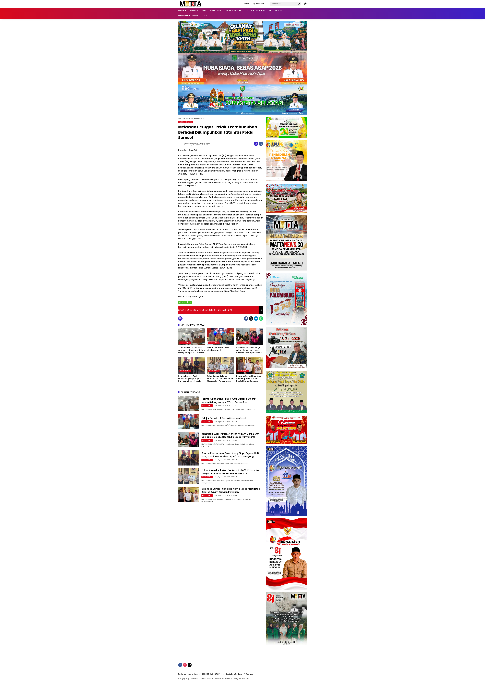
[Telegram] (256, 318)
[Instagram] (185, 665)
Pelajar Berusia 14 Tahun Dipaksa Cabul (218, 349)
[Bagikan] (261, 144)
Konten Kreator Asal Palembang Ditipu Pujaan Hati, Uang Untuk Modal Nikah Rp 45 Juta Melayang (190, 378)
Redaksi (249, 674)
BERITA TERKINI (185, 343)
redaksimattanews (191, 143)
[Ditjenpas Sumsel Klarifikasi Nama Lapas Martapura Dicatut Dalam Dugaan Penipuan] (249, 365)
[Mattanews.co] (190, 3)
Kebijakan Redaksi (234, 674)
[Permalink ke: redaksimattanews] (181, 144)
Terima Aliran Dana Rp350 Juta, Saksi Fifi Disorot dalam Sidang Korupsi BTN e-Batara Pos (191, 350)
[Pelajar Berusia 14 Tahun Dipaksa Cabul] (220, 336)
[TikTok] (190, 665)
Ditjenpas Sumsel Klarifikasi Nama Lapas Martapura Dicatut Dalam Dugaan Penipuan (248, 378)
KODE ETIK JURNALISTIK (212, 674)
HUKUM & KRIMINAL (185, 122)
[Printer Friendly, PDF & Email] (185, 302)
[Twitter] (251, 318)
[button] (298, 4)
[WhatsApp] (261, 318)
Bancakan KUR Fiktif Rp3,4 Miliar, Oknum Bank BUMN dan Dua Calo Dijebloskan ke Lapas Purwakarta (249, 350)
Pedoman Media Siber (188, 674)
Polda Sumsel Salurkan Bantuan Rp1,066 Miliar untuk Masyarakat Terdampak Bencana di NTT (220, 378)
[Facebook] (246, 318)
